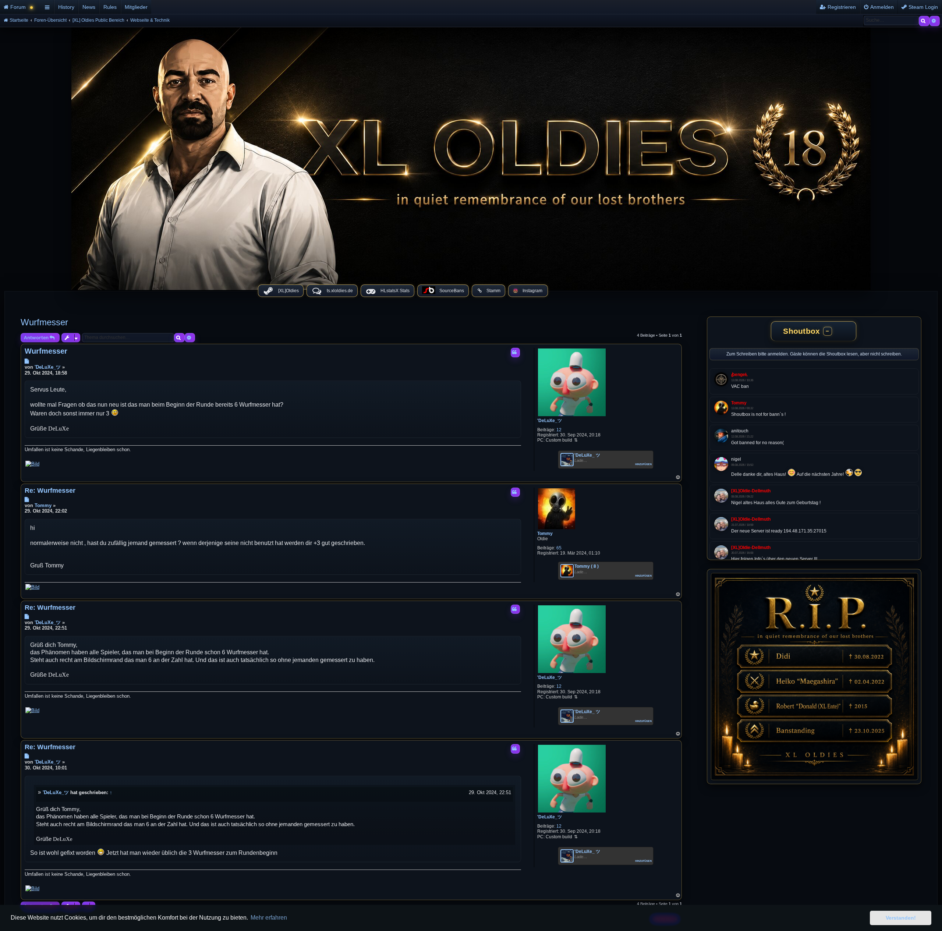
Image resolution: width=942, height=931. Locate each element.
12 (559, 429)
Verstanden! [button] (901, 918)
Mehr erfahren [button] (269, 917)
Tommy (545, 533)
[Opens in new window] (32, 464)
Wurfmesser (44, 322)
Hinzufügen (643, 464)
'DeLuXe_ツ (549, 420)
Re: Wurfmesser (50, 490)
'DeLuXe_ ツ (587, 455)
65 (559, 548)
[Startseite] (471, 157)
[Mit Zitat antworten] (515, 352)
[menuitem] (21, 7)
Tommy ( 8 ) (586, 566)
